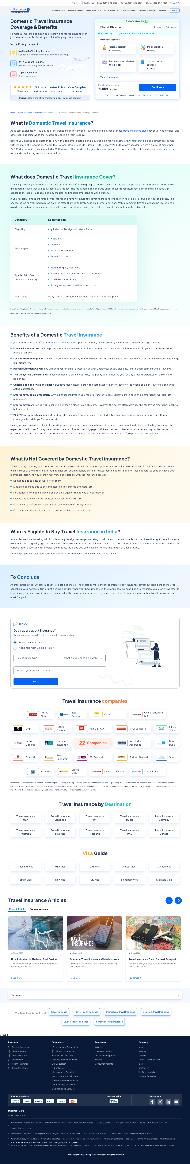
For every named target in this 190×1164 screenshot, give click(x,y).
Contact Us (175, 3)
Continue (122, 95)
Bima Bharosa (21, 1115)
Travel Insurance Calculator (65, 1080)
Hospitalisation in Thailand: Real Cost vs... (35, 959)
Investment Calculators (67, 1047)
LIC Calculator (58, 1068)
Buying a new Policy (30, 642)
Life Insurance (19, 1051)
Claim (74, 3)
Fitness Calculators (65, 1051)
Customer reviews (103, 1051)
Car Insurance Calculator (64, 1084)
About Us (142, 1047)
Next (36, 681)
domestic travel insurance (62, 342)
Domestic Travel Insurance (45, 112)
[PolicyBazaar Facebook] (152, 1102)
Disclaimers (17, 995)
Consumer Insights (104, 1063)
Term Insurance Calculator (64, 1059)
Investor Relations (147, 1076)
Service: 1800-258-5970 (131, 3)
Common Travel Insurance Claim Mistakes (94, 959)
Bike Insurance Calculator (64, 1088)
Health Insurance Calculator (65, 1076)
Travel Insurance (25, 112)
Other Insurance (20, 1068)
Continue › (158, 87)
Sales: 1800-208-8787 (107, 3)
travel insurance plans (135, 130)
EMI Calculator (59, 1063)
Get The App (89, 3)
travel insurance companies (128, 309)
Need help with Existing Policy (36, 647)
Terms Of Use (163, 95)
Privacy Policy (148, 95)
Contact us (143, 1068)
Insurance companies (105, 1055)
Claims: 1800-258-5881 (156, 3)
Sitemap (142, 1051)
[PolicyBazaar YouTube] (176, 1102)
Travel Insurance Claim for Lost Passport (152, 959)
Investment (17, 1059)
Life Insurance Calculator (64, 1072)
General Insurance (21, 1047)
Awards (98, 1059)
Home (12, 112)
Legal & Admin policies (149, 1059)
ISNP (140, 1063)
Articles (98, 1047)
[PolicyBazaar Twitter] (160, 1102)
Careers (142, 1055)
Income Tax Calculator (62, 1055)
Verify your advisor (147, 1072)
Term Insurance (19, 1055)
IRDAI (10, 1115)
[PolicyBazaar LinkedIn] (168, 1102)
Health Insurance (20, 1063)
